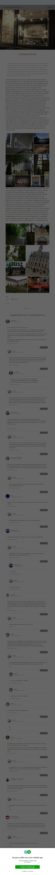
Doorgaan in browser (27, 871)
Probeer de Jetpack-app (28, 867)
